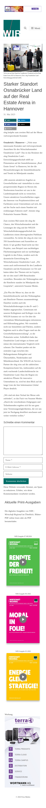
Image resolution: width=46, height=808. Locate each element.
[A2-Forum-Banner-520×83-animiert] (23, 11)
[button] (25, 28)
